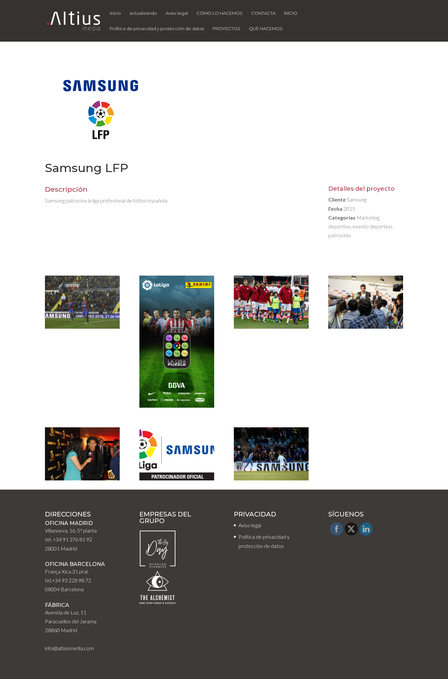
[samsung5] (271, 328)
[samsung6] (365, 328)
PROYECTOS (226, 28)
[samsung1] (271, 480)
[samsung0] (176, 480)
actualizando (143, 13)
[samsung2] (82, 328)
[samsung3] (176, 407)
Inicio (115, 13)
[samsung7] (82, 480)
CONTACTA (263, 13)
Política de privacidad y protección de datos (157, 28)
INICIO (290, 13)
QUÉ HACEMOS (266, 28)
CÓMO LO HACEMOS (219, 13)
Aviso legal (177, 13)
